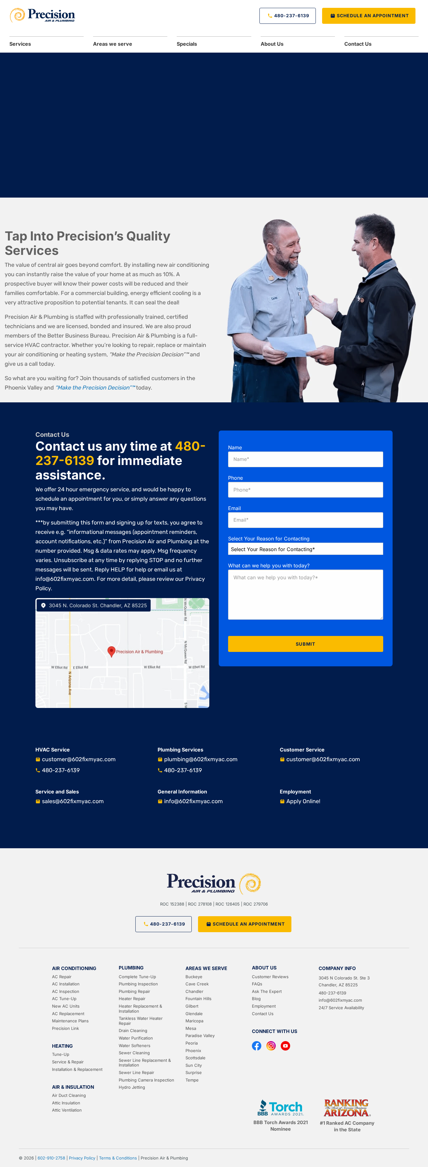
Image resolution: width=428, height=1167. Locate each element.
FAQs (257, 983)
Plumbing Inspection (138, 983)
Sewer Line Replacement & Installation (145, 1063)
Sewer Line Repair (136, 1072)
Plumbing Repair (134, 991)
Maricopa (194, 1020)
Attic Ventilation (67, 1110)
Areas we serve (112, 44)
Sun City (193, 1065)
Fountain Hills (198, 998)
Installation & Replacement (77, 1069)
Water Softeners (134, 1045)
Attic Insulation (66, 1102)
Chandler (194, 991)
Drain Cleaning (133, 1030)
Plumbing (131, 968)
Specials (187, 44)
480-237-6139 (61, 770)
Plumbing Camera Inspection (146, 1079)
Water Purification (136, 1037)
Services (20, 44)
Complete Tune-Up (137, 976)
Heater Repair (132, 998)
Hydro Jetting (132, 1087)
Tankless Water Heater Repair (141, 1021)
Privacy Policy (82, 1157)
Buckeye (193, 976)
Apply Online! (303, 801)
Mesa (190, 1028)
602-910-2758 (51, 1157)
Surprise (193, 1072)
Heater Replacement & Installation (140, 1009)
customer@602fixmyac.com (79, 759)
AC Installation (66, 983)
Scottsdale (195, 1057)
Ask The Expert (267, 991)
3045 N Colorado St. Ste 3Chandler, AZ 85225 (344, 981)
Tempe (192, 1079)
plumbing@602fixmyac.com (200, 759)
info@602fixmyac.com (193, 801)
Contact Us (358, 44)
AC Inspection (65, 991)
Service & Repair (68, 1061)
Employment (264, 1006)
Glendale (194, 1013)
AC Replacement (68, 1013)
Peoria (191, 1043)
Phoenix (193, 1050)
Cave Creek (197, 983)
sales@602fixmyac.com (73, 801)
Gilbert (191, 1006)
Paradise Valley (200, 1035)
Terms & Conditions (118, 1157)
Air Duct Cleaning (69, 1095)
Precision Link (65, 1028)
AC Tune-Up (64, 998)
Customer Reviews (270, 976)
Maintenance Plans (70, 1020)
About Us (264, 968)
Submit (306, 644)
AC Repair (61, 976)
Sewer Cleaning (134, 1052)
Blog (256, 998)
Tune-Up (60, 1054)
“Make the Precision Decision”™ (95, 387)
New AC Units (66, 1006)
